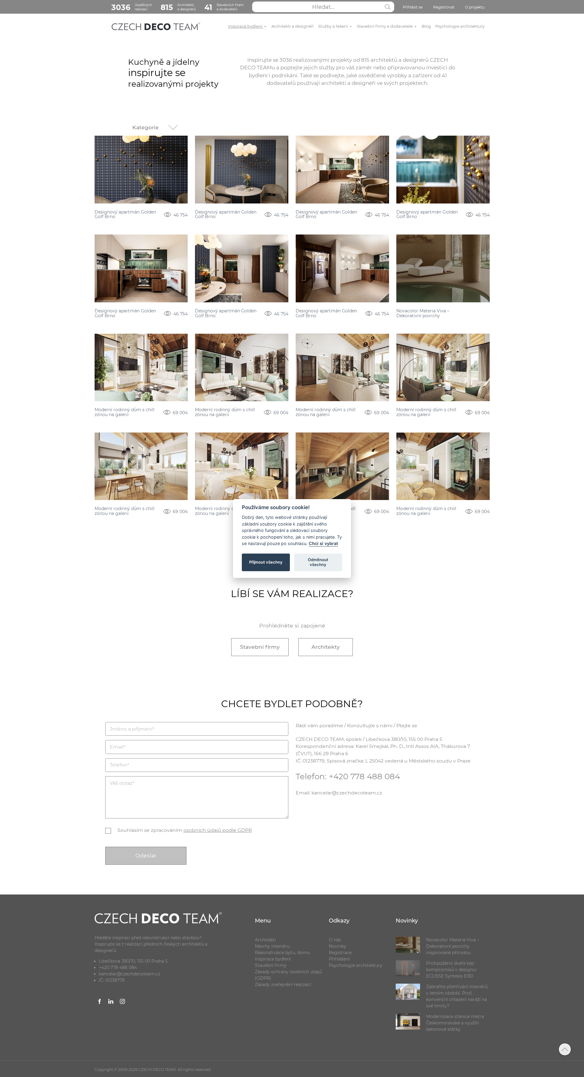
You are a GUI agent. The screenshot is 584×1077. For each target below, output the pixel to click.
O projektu (475, 7)
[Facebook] (100, 1002)
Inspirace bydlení (245, 26)
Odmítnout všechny (318, 562)
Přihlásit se (412, 7)
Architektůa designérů (178, 7)
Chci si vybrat (323, 543)
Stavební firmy (260, 647)
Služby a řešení (333, 26)
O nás (335, 940)
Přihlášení (339, 959)
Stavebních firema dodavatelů (224, 7)
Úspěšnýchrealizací (131, 7)
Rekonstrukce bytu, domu (282, 952)
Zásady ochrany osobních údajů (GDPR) (288, 975)
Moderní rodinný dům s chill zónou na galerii (125, 412)
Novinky (337, 946)
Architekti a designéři (292, 26)
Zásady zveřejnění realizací (283, 984)
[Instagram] (122, 1002)
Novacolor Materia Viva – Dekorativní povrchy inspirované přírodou (422, 313)
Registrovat (443, 7)
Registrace (340, 952)
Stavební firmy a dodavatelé (385, 26)
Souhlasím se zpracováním (184, 830)
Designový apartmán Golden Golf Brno (125, 214)
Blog (426, 26)
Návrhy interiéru (272, 946)
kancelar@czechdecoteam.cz (129, 974)
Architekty (325, 647)
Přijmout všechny (266, 562)
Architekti (265, 940)
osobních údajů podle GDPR (217, 830)
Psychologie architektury (460, 26)
